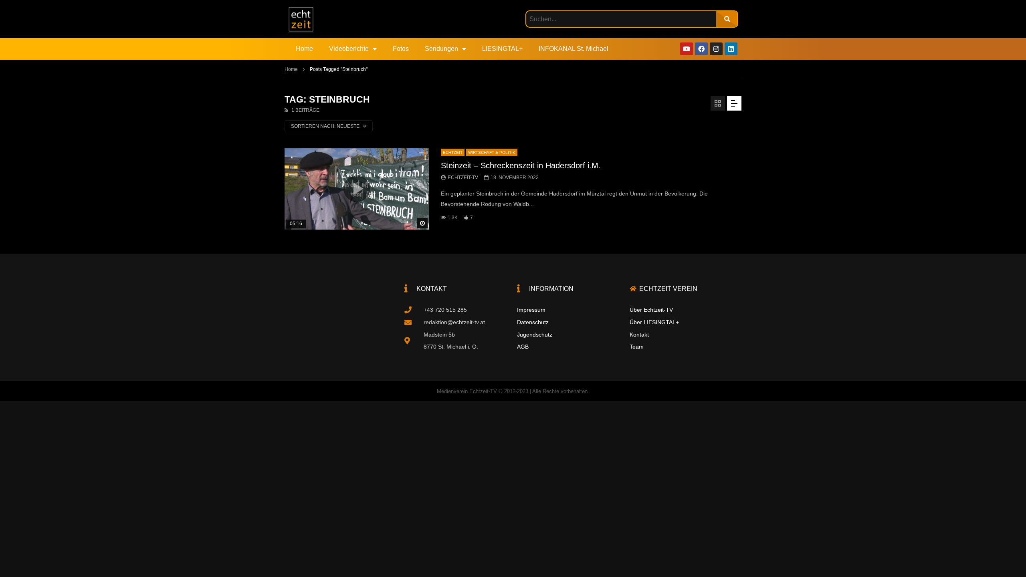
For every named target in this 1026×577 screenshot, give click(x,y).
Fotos (401, 48)
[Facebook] (701, 48)
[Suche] (726, 19)
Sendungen (441, 48)
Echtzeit (453, 152)
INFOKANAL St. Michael (573, 48)
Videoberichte (349, 48)
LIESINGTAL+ (502, 48)
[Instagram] (716, 48)
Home (304, 48)
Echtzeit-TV (463, 177)
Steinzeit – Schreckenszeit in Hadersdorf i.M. (521, 165)
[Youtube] (686, 48)
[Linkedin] (731, 48)
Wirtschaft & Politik (491, 152)
